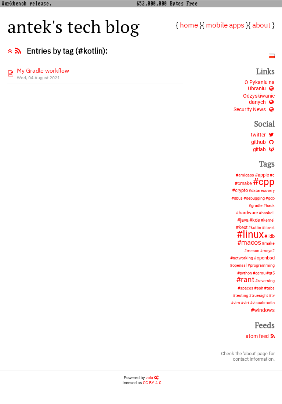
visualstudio (264, 303)
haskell (268, 213)
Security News (250, 109)
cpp (266, 181)
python (246, 273)
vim (237, 303)
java (244, 220)
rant (247, 279)
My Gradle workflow (43, 70)
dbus (238, 198)
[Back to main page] (11, 51)
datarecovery (263, 190)
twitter (258, 135)
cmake (245, 183)
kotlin (256, 227)
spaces (246, 288)
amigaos (246, 175)
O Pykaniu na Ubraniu (260, 85)
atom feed (257, 336)
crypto (241, 190)
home (189, 24)
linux (253, 234)
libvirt (269, 227)
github (258, 142)
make (269, 243)
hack (270, 205)
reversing (266, 281)
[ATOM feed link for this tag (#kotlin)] (19, 51)
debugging (255, 198)
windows (264, 310)
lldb (271, 236)
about (261, 24)
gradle (257, 205)
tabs (271, 288)
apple (263, 175)
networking (243, 258)
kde (256, 220)
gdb (271, 198)
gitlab (259, 149)
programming (262, 265)
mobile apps (225, 24)
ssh (260, 288)
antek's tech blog (73, 26)
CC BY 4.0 (152, 382)
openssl (239, 265)
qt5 (272, 273)
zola (150, 377)
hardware (248, 212)
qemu (260, 273)
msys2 (269, 250)
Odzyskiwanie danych (259, 99)
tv (273, 295)
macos (251, 242)
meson (253, 250)
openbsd (266, 258)
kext (243, 227)
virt (246, 303)
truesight (260, 295)
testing (241, 295)
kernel (269, 220)
